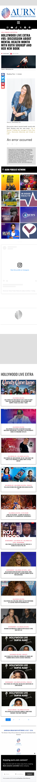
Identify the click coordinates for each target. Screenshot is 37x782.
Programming (20, 542)
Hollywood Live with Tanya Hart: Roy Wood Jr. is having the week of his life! (18, 545)
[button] (3, 74)
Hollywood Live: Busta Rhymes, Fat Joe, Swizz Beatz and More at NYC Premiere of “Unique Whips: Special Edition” (18, 459)
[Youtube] (12, 28)
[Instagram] (7, 28)
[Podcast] (30, 28)
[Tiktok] (16, 28)
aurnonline (27, 291)
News (29, 570)
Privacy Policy (20, 778)
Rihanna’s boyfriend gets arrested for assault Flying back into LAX (18, 629)
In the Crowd (24, 513)
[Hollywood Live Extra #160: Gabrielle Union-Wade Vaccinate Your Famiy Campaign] (18, 699)
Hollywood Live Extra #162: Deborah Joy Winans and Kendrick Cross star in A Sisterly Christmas (18, 657)
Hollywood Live (12, 456)
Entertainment (9, 540)
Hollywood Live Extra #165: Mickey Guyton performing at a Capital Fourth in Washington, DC (18, 601)
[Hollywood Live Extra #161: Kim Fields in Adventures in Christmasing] (18, 671)
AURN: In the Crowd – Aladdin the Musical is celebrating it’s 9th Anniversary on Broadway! (18, 515)
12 (28, 719)
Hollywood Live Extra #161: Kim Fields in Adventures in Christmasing (18, 684)
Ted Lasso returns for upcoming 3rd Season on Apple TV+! (18, 487)
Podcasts (29, 485)
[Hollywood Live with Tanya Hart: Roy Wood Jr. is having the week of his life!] (18, 529)
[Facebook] (25, 28)
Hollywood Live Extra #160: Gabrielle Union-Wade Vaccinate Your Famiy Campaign (18, 712)
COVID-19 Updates (12, 710)
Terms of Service (26, 778)
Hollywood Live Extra (9, 32)
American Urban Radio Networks (12, 291)
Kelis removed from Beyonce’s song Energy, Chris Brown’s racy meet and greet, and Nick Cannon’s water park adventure (18, 573)
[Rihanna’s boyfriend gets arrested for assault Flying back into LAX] (18, 616)
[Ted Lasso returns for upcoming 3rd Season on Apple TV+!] (18, 474)
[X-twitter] (21, 28)
